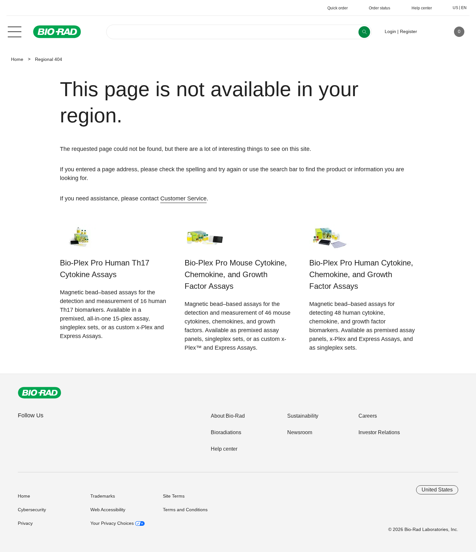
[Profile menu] (431, 31)
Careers (367, 416)
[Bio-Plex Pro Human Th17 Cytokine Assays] (80, 240)
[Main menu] (14, 31)
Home (17, 59)
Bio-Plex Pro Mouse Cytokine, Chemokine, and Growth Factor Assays (236, 274)
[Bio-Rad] (39, 393)
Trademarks (102, 496)
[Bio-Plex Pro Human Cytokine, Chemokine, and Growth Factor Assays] (329, 240)
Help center (224, 449)
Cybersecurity (32, 509)
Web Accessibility (107, 509)
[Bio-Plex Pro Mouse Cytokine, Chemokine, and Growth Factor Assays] (205, 240)
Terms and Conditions (185, 509)
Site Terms (174, 496)
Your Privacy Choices (112, 523)
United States (437, 489)
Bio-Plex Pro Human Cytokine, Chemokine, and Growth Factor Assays (361, 274)
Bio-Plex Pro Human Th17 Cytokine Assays (104, 268)
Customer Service (183, 198)
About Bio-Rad (228, 416)
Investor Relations (379, 432)
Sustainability (302, 416)
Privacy (25, 523)
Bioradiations (226, 432)
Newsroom (299, 432)
